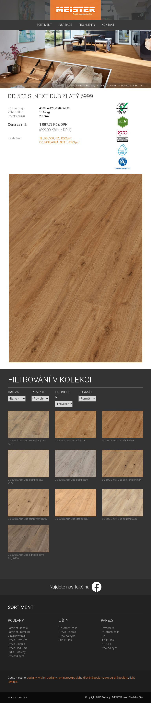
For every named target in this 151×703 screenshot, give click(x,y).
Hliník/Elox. (66, 640)
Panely (107, 620)
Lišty (63, 620)
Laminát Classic (18, 628)
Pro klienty (86, 24)
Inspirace (65, 24)
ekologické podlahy (116, 677)
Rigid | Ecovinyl (17, 652)
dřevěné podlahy (93, 677)
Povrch (38, 392)
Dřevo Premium (17, 640)
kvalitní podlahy (47, 677)
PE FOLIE (106, 643)
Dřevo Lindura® (17, 648)
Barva (13, 392)
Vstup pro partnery (17, 697)
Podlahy (90, 85)
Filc (103, 636)
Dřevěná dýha (16, 655)
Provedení (63, 394)
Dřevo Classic (16, 643)
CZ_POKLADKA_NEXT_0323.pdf (59, 142)
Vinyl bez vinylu (108, 85)
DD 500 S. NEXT (130, 85)
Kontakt (108, 24)
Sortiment (44, 24)
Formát (85, 392)
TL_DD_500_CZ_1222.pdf (55, 138)
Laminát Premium (19, 631)
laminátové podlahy (70, 677)
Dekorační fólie (68, 628)
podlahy (32, 677)
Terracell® (107, 628)
